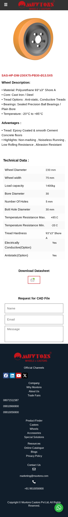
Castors (34, 424)
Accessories (34, 433)
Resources (34, 443)
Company (34, 383)
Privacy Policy (34, 456)
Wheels (34, 429)
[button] (6, 4)
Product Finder (34, 420)
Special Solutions (34, 437)
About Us (34, 391)
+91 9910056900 (34, 488)
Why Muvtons (34, 387)
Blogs (34, 451)
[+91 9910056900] (34, 481)
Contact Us (34, 464)
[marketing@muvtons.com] (34, 469)
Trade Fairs (34, 395)
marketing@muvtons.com (34, 476)
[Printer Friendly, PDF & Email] (32, 280)
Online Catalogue (34, 448)
